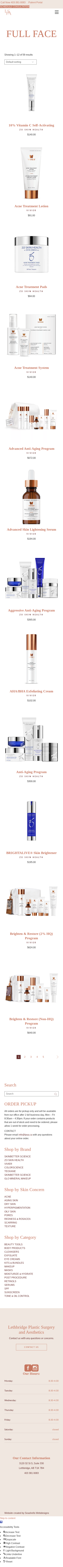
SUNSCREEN (12, 1292)
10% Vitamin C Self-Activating (31, 125)
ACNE (7, 1196)
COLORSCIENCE (13, 1167)
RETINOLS (10, 1281)
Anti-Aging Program (31, 772)
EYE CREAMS (12, 1259)
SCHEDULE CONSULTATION (14, 6)
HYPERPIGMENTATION (17, 1208)
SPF (6, 1288)
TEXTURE (10, 1226)
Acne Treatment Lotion (31, 206)
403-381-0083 (18, 2)
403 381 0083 (31, 1473)
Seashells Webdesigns (37, 1513)
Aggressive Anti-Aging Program (31, 610)
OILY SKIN (10, 1211)
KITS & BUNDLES (14, 1263)
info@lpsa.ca (25, 1134)
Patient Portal (35, 2)
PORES (8, 1215)
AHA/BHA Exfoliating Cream (31, 691)
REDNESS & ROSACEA (17, 1219)
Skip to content (7, 1518)
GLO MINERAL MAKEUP (17, 1178)
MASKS (8, 1270)
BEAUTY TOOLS (13, 1244)
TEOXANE (10, 1171)
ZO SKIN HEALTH (31, 130)
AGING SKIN (11, 1200)
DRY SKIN (10, 1204)
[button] (1, 1522)
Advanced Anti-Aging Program (31, 448)
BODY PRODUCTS (14, 1248)
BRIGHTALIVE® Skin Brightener (31, 853)
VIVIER (31, 210)
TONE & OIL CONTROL (16, 1296)
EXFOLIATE (10, 1255)
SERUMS (9, 1285)
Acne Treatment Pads (31, 287)
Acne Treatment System (31, 368)
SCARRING (10, 1222)
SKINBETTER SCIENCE (17, 1156)
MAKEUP (9, 1266)
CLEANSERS (11, 1252)
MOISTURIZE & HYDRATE (18, 1274)
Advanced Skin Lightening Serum (31, 529)
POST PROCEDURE (15, 1277)
